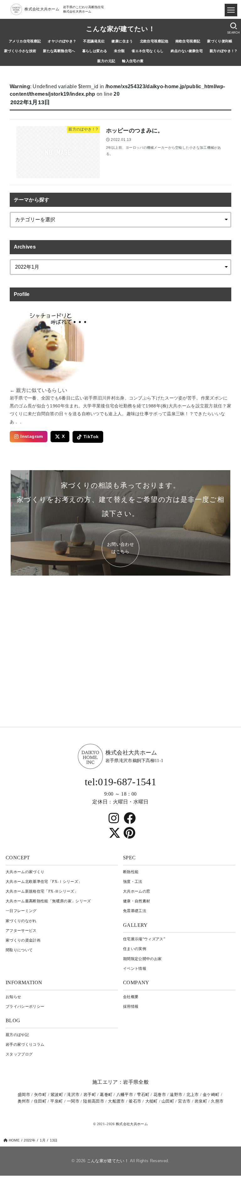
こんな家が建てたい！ (120, 29)
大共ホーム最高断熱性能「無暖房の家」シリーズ (48, 901)
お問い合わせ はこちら (120, 548)
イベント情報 (134, 968)
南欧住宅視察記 (188, 41)
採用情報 (130, 1006)
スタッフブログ (19, 1054)
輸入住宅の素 (132, 61)
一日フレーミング (21, 911)
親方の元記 (106, 61)
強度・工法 (132, 881)
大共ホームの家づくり (25, 872)
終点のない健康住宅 (187, 51)
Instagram (31, 436)
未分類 (119, 51)
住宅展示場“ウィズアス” (144, 939)
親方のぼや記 (17, 1035)
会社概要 (130, 997)
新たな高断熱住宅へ (59, 51)
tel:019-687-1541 (120, 781)
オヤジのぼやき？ (62, 41)
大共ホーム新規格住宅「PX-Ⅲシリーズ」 (42, 891)
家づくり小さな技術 (20, 51)
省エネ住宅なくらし (147, 51)
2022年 (29, 1140)
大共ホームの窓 (136, 891)
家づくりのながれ (21, 921)
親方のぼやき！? (223, 51)
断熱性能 (130, 872)
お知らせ (13, 997)
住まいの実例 (134, 949)
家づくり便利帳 (219, 41)
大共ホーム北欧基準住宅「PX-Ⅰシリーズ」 (44, 881)
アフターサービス (21, 930)
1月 (43, 1140)
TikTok (91, 436)
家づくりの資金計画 (23, 940)
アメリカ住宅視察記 (25, 41)
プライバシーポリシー (25, 1006)
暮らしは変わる (94, 51)
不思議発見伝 (93, 41)
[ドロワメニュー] (231, 10)
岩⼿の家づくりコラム (25, 1044)
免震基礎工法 (134, 911)
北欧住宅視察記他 (154, 41)
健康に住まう (122, 41)
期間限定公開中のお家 (142, 959)
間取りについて (19, 950)
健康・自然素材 (136, 901)
